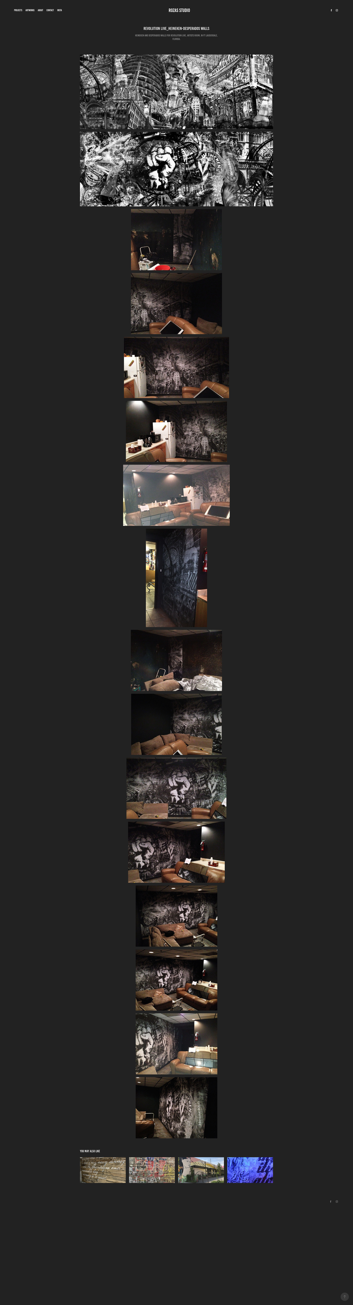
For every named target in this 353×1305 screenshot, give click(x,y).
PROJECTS (18, 10)
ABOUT (40, 10)
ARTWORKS (30, 10)
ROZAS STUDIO (180, 10)
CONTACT (50, 10)
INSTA (59, 10)
